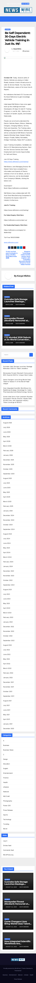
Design (5, 759)
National (6, 792)
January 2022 (8, 677)
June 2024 (7, 543)
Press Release (8, 810)
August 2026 (7, 423)
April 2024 (6, 552)
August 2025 (7, 478)
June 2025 (6, 487)
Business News (8, 750)
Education (6, 764)
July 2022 (6, 650)
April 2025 (6, 497)
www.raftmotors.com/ (11, 242)
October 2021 (7, 691)
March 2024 (7, 557)
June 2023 (6, 599)
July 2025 (6, 483)
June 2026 (6, 432)
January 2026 (8, 455)
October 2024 (8, 525)
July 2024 (6, 538)
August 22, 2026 (11, 887)
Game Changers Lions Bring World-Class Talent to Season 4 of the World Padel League (17, 381)
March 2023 (7, 613)
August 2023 (7, 589)
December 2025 (8, 460)
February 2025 (8, 506)
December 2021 (8, 682)
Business (7, 29)
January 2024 (8, 566)
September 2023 (8, 585)
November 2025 (8, 464)
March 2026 (7, 446)
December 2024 (8, 515)
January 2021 (7, 724)
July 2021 (6, 705)
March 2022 (7, 668)
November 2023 (8, 576)
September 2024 (9, 529)
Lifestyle (6, 787)
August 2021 (7, 701)
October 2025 (7, 469)
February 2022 (8, 673)
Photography (7, 801)
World (5, 829)
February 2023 (8, 617)
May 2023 (6, 603)
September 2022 (8, 640)
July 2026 (6, 427)
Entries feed (7, 845)
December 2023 (8, 571)
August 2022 (7, 645)
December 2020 (8, 728)
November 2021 (8, 687)
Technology (7, 819)
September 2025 (8, 474)
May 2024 (6, 548)
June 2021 (6, 710)
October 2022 (7, 636)
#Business (26, 51)
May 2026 (6, 437)
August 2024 (7, 534)
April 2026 (6, 441)
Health (5, 782)
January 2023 (8, 622)
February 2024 (8, 562)
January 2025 (8, 511)
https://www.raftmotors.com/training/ (16, 162)
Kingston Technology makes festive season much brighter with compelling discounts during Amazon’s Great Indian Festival (24, 258)
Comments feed (8, 850)
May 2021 (6, 715)
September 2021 (8, 696)
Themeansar (17, 970)
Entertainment (8, 773)
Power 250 (7, 805)
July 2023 (6, 594)
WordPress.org (8, 855)
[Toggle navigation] (19, 19)
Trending (6, 824)
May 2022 (6, 659)
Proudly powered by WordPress (12, 968)
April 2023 (6, 608)
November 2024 (8, 520)
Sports (5, 815)
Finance (5, 778)
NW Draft (6, 796)
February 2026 (8, 450)
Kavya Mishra (17, 49)
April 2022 (6, 664)
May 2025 (6, 492)
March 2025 (7, 501)
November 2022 (8, 631)
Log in (5, 841)
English (5, 768)
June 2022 (6, 654)
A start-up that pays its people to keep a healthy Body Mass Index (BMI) (12, 255)
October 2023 (7, 580)
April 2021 (6, 719)
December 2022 (8, 626)
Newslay (28, 968)
